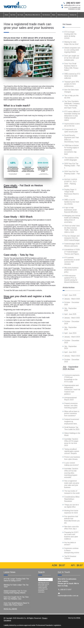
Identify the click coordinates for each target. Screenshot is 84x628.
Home (6, 14)
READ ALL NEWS (10, 609)
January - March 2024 (72, 337)
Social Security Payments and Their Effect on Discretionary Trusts (71, 139)
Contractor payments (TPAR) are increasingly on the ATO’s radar (72, 378)
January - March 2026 (72, 299)
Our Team (20, 14)
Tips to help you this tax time (71, 97)
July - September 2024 (70, 328)
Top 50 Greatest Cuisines (70, 557)
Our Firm (12, 14)
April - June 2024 (70, 333)
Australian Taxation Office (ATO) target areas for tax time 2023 (71, 442)
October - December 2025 (71, 303)
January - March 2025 (72, 318)
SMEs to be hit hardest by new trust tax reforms (71, 202)
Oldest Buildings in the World (72, 434)
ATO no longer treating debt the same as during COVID (70, 35)
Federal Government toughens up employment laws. (71, 421)
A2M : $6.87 (55, 565)
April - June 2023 (70, 352)
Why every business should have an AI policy (71, 270)
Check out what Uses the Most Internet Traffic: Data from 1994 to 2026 (72, 229)
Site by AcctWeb (74, 618)
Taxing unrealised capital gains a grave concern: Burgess (71, 451)
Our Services (46, 14)
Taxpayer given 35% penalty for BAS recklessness (71, 84)
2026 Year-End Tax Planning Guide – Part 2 (72, 174)
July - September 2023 (70, 347)
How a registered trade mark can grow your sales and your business (71, 484)
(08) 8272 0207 (73, 3)
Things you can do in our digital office (71, 506)
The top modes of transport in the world (71, 492)
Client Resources (62, 14)
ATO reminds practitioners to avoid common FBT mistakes (71, 261)
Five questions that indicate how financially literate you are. (72, 520)
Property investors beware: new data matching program (71, 406)
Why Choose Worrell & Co (32, 14)
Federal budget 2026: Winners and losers (72, 245)
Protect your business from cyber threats (72, 458)
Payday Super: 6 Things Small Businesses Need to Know (71, 193)
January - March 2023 (72, 356)
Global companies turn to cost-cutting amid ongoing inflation (72, 50)
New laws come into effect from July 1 (71, 528)
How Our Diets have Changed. (71, 91)
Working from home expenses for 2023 (71, 512)
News (53, 14)
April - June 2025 (70, 314)
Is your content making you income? (71, 464)
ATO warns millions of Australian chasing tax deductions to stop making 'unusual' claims (72, 116)
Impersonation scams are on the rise (72, 125)
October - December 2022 (71, 361)
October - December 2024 (71, 322)
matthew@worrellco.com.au (72, 5)
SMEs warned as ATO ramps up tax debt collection (72, 76)
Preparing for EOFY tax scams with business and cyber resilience (71, 535)
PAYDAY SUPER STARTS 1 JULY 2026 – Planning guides (70, 183)
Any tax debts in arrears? (70, 544)
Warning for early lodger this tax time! (71, 43)
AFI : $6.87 (73, 565)
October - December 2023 (71, 342)
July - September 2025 (70, 309)
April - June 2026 (70, 295)
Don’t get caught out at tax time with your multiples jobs (71, 58)
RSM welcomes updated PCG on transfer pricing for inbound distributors (71, 279)
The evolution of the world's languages (71, 159)
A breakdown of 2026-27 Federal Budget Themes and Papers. (72, 252)
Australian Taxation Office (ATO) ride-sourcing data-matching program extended (71, 473)
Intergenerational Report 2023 (70, 399)
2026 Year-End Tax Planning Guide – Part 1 (72, 166)
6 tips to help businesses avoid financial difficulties (71, 210)
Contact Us (73, 14)
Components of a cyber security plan (71, 131)
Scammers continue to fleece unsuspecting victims (71, 550)
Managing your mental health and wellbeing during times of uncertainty (72, 219)
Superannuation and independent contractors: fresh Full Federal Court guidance (72, 389)
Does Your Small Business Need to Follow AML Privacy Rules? (71, 67)
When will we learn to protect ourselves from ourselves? (71, 414)
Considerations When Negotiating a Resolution (71, 499)
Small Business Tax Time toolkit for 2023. (72, 428)
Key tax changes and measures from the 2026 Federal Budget (72, 238)
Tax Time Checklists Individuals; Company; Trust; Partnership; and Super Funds (72, 105)
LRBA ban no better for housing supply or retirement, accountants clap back (71, 150)
